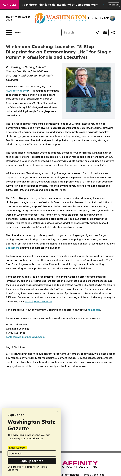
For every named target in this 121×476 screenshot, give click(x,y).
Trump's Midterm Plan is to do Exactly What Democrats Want (56, 4)
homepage (94, 309)
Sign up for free (32, 461)
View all (113, 4)
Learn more (12, 247)
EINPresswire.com (17, 90)
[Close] (57, 411)
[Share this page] (113, 32)
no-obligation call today (38, 301)
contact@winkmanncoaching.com (25, 336)
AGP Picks (9, 4)
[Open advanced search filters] (104, 32)
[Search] (97, 32)
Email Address (17, 447)
